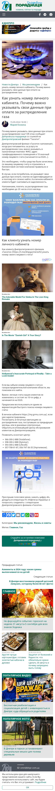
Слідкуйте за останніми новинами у (28, 540)
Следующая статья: (31, 580)
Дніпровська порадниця (14, 136)
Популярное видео (17, 675)
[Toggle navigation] (4, 14)
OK (27, 787)
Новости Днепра (10, 84)
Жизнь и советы (42, 523)
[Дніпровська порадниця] (8, 769)
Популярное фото (16, 718)
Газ (21, 527)
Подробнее (40, 782)
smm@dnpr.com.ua (29, 768)
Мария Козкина (18, 124)
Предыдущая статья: (21, 568)
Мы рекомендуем (31, 84)
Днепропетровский (11, 139)
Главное (13, 527)
